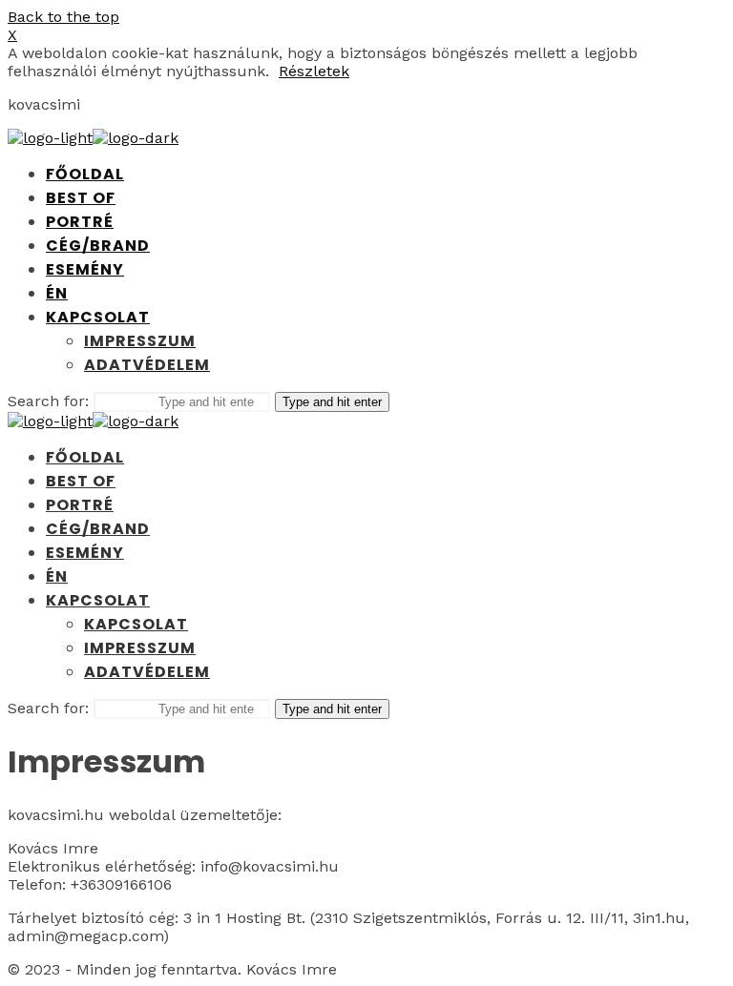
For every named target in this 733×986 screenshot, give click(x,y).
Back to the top (63, 17)
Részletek (314, 71)
